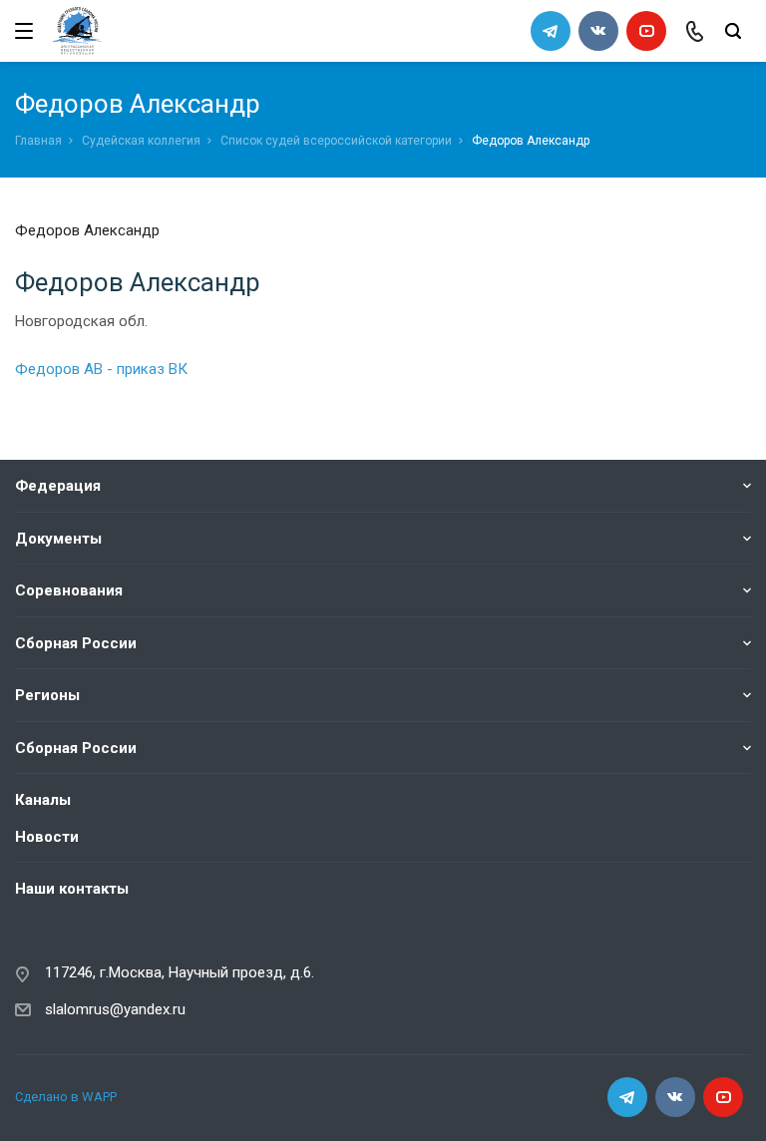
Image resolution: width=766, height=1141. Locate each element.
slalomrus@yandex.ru (115, 1009)
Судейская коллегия (141, 141)
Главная (38, 141)
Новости (47, 837)
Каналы (43, 800)
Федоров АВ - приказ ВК (101, 369)
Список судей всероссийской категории (336, 141)
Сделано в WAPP (66, 1096)
